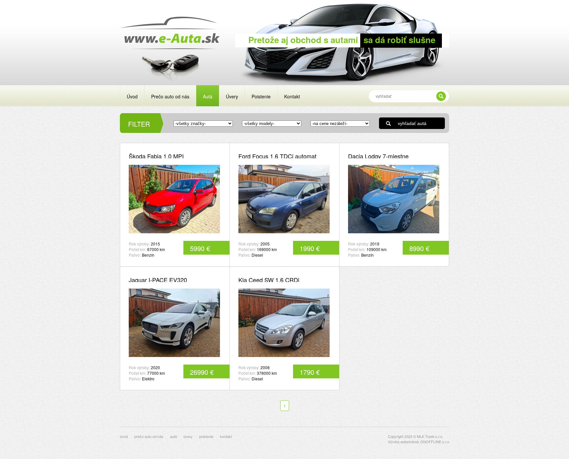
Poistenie (261, 96)
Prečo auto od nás (170, 96)
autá (173, 436)
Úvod (132, 96)
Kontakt (292, 96)
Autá (207, 96)
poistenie (206, 436)
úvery (188, 436)
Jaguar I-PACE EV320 (158, 279)
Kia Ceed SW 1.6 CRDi (268, 279)
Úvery (232, 96)
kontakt (226, 436)
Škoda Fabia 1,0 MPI (156, 156)
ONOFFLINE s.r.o (434, 441)
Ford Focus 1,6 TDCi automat (277, 156)
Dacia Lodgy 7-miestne (378, 156)
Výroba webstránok (403, 441)
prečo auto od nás (148, 436)
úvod (124, 436)
